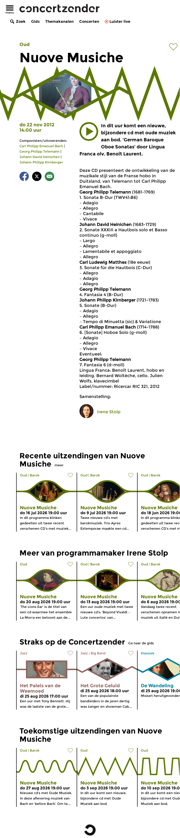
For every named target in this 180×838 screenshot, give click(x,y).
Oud (24, 44)
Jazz (23, 653)
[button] (88, 131)
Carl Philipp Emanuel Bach (41, 146)
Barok (34, 475)
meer (59, 465)
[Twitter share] (36, 177)
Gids (35, 21)
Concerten (89, 21)
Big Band (98, 653)
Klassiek (147, 653)
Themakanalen (59, 21)
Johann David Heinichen (39, 157)
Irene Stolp (108, 411)
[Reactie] (49, 177)
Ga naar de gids (141, 643)
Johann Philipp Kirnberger (41, 162)
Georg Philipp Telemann (39, 151)
